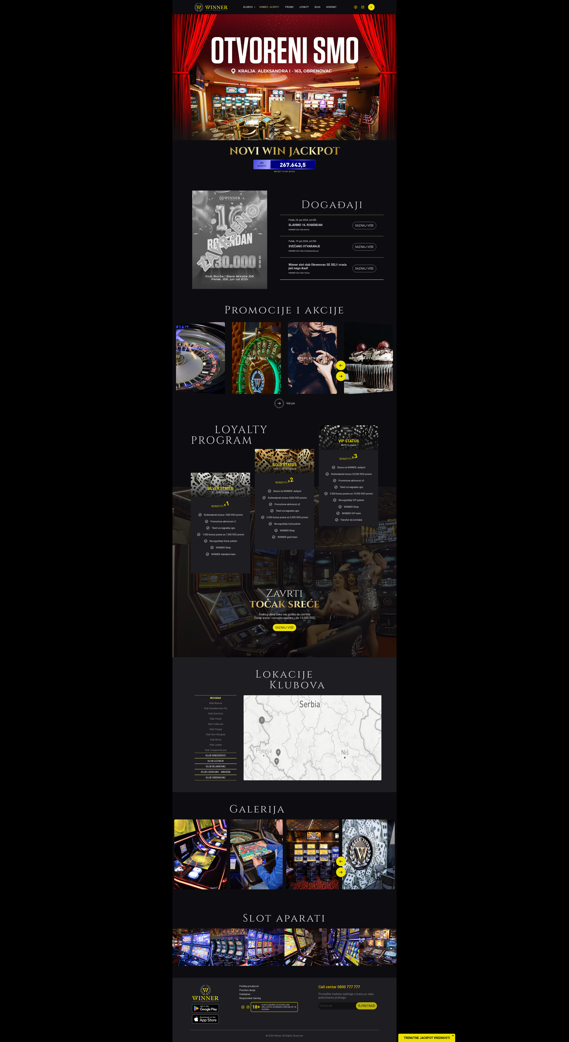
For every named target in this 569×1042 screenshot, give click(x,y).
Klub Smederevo (216, 755)
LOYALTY (304, 7)
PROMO (289, 7)
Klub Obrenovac (216, 777)
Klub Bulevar (215, 703)
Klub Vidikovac (215, 724)
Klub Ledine (216, 744)
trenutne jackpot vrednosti (427, 1038)
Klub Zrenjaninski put (215, 750)
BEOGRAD (215, 698)
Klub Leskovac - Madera (215, 772)
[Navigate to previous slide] (341, 365)
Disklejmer (244, 994)
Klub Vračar (216, 718)
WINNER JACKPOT (269, 7)
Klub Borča (215, 739)
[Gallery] (284, 854)
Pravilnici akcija (247, 990)
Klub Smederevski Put (215, 708)
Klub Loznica (216, 761)
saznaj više (364, 225)
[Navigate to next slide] (341, 376)
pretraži (368, 1006)
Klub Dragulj (216, 729)
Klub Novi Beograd (215, 734)
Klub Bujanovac (216, 766)
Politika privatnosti (249, 986)
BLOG (317, 7)
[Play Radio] (371, 7)
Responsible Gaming (250, 998)
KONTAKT (331, 7)
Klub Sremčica (215, 713)
